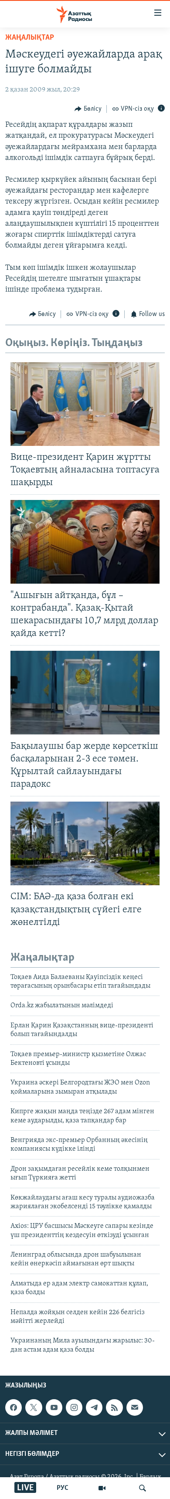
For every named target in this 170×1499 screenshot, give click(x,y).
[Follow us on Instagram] (74, 1407)
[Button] (88, 109)
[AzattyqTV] (102, 1488)
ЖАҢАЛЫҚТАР (29, 38)
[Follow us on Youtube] (54, 1407)
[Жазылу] (134, 1407)
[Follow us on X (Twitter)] (33, 1407)
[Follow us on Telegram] (94, 1407)
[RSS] (114, 1407)
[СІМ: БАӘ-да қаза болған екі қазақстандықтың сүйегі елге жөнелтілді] (85, 843)
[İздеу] (142, 1488)
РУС (62, 1488)
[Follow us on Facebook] (13, 1407)
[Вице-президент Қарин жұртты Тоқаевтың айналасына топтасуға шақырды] (85, 404)
